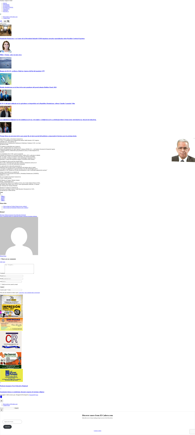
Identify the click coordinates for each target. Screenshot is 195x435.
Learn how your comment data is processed (29, 292)
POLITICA (6, 11)
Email (1, 278)
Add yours (2, 262)
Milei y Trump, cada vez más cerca (11, 55)
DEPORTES (6, 4)
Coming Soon (6, 18)
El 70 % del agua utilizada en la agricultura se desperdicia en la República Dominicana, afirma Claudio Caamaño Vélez (37, 103)
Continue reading (97, 430)
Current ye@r (4, 290)
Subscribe (7, 426)
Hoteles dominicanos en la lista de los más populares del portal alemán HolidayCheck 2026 (28, 87)
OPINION (5, 10)
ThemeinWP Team (33, 394)
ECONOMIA (6, 6)
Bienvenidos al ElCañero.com (10, 16)
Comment (2, 273)
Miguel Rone (3, 256)
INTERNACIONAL (8, 7)
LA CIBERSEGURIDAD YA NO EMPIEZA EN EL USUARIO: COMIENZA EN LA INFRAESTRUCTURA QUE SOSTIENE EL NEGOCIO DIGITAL (48, 120)
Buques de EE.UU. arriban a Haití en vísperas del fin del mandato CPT (22, 71)
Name (1, 276)
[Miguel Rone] (19, 254)
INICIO (5, 3)
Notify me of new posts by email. (10, 284)
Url (1, 281)
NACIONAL (6, 8)
